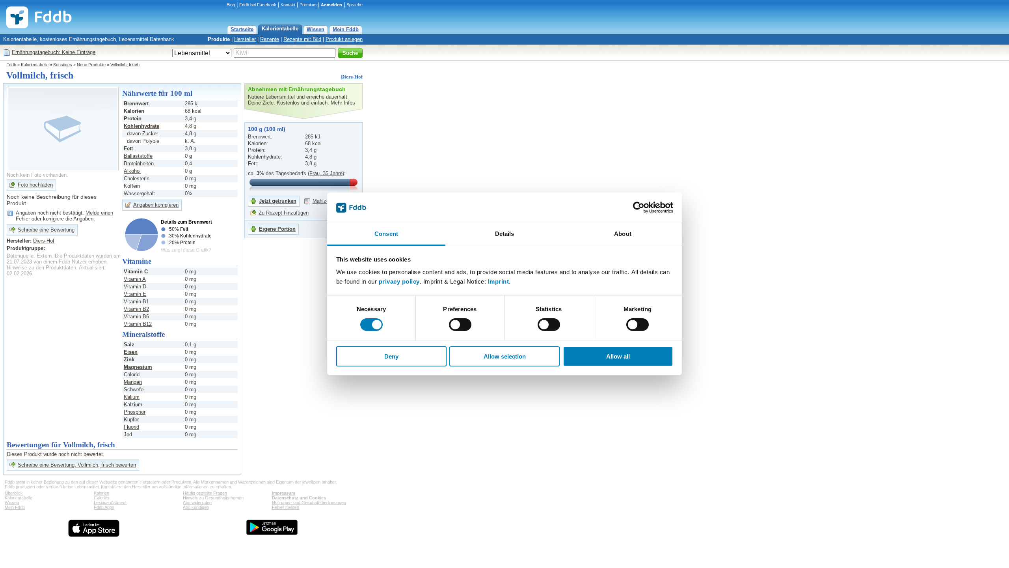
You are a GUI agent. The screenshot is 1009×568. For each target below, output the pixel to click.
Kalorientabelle (280, 29)
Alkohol (132, 171)
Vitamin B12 (138, 324)
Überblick (14, 493)
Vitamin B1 (136, 302)
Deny (391, 356)
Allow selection (505, 356)
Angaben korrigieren (156, 205)
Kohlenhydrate (141, 126)
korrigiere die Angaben (68, 219)
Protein (132, 118)
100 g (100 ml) (266, 129)
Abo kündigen (196, 507)
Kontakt (288, 4)
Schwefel (134, 389)
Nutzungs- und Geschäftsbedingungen (309, 502)
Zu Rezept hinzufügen (284, 213)
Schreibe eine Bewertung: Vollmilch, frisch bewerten (77, 465)
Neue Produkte (91, 64)
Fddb (11, 64)
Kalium (132, 397)
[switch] (460, 324)
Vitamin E (135, 294)
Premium (308, 4)
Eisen (131, 352)
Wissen (315, 29)
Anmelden (331, 4)
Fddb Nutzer (73, 262)
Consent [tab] (386, 233)
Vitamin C (136, 272)
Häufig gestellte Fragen (205, 493)
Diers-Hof (352, 77)
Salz (129, 345)
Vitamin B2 (136, 309)
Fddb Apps (104, 507)
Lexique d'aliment (110, 502)
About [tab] (622, 233)
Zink (129, 359)
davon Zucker (142, 133)
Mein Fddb (346, 29)
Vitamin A (135, 279)
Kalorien (101, 493)
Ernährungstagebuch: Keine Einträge (53, 52)
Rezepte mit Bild (302, 39)
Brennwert (136, 103)
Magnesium (138, 367)
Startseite (242, 29)
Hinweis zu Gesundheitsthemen (213, 497)
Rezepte (269, 39)
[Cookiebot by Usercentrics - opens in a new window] (638, 207)
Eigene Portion (277, 229)
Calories (102, 497)
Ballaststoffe (138, 156)
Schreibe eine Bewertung (46, 230)
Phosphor (134, 412)
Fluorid (131, 427)
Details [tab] (504, 233)
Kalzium (133, 404)
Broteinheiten (139, 163)
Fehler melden (285, 507)
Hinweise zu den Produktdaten (41, 268)
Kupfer (131, 419)
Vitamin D (135, 287)
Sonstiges (62, 64)
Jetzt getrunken (277, 201)
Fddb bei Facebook (257, 4)
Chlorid (132, 374)
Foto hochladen (35, 185)
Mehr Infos (343, 103)
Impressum (283, 493)
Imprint (498, 281)
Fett (128, 148)
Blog (231, 4)
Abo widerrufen (197, 502)
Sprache (354, 4)
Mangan (133, 382)
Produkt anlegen (344, 39)
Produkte (219, 39)
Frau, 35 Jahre (326, 173)
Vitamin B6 (136, 317)
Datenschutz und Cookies (299, 497)
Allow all (618, 356)
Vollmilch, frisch (125, 64)
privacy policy (399, 281)
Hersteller (245, 39)
